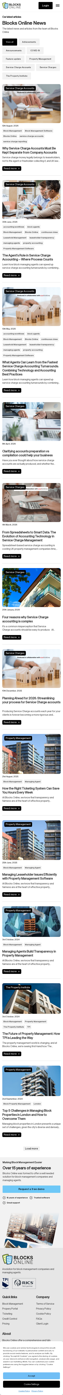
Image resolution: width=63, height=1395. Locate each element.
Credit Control (9, 1318)
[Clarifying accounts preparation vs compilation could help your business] (31, 421)
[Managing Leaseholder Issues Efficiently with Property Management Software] (31, 840)
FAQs (39, 1318)
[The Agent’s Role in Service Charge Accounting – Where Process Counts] (31, 199)
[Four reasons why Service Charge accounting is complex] (31, 587)
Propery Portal (10, 1308)
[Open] (57, 5)
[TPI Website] (5, 1283)
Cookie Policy (24, 1391)
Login (45, 5)
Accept (31, 1376)
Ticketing (7, 1313)
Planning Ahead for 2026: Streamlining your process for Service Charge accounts (31, 702)
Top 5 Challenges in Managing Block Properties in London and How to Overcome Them (27, 1115)
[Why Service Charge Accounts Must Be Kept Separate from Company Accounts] (31, 103)
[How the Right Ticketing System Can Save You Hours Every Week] (31, 754)
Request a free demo (32, 1189)
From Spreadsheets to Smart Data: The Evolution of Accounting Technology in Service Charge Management (29, 536)
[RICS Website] (24, 1283)
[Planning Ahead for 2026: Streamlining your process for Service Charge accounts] (31, 668)
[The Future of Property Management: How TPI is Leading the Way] (31, 998)
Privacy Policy (37, 1391)
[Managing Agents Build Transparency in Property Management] (31, 921)
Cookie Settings (31, 1384)
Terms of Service (45, 1303)
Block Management (12, 1303)
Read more (10, 168)
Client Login (42, 1323)
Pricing (5, 1323)
